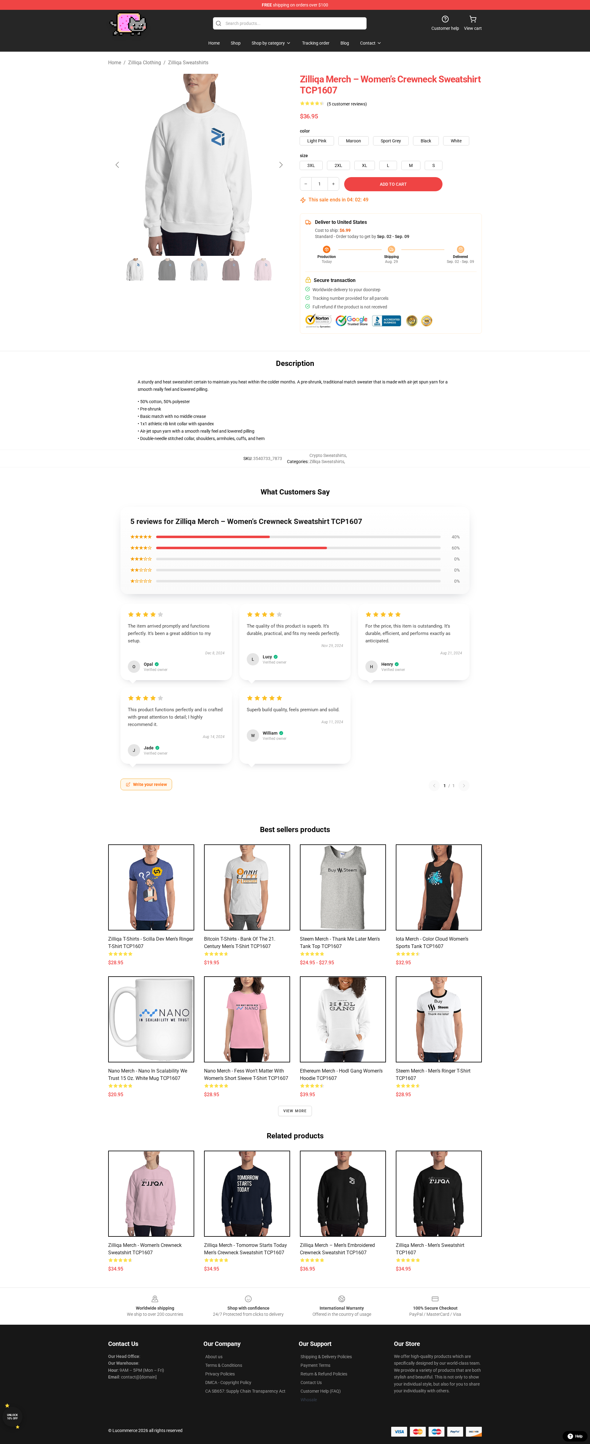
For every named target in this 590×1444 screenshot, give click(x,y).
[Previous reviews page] (434, 785)
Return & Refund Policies (324, 1373)
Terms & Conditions (223, 1365)
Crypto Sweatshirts (327, 455)
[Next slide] (280, 164)
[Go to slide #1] (135, 269)
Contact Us (311, 1382)
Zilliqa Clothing (144, 62)
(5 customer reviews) (347, 103)
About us (213, 1356)
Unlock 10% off (12, 1417)
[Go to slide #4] (231, 269)
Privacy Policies (220, 1373)
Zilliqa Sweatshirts (188, 62)
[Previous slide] (117, 164)
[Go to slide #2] (167, 269)
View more (295, 1111)
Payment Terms (315, 1365)
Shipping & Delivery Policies (326, 1356)
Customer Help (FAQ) (321, 1391)
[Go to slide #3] (199, 269)
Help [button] (579, 1436)
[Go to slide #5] (263, 269)
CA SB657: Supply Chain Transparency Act (245, 1391)
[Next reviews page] (464, 785)
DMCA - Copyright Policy (228, 1382)
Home (114, 62)
